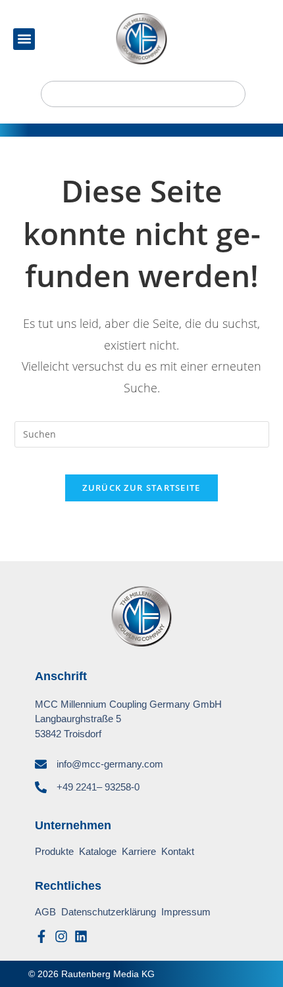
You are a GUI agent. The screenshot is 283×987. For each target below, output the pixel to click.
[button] (24, 39)
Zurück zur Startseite (141, 488)
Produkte (54, 851)
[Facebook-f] (41, 936)
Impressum (186, 912)
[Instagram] (61, 936)
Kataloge (97, 851)
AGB (45, 912)
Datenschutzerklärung (108, 912)
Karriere (139, 851)
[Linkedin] (81, 936)
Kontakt (177, 851)
